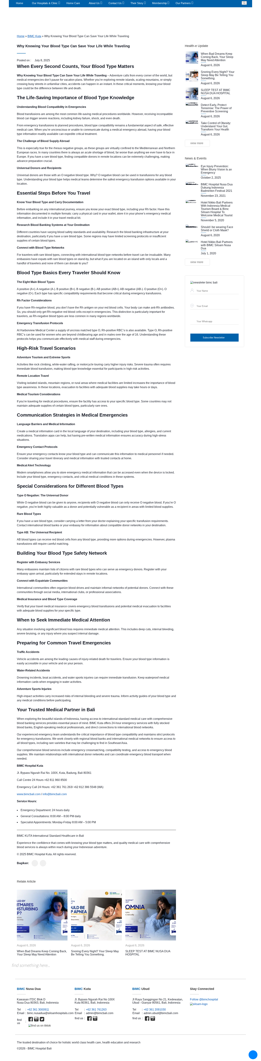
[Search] (244, 3)
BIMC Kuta (34, 36)
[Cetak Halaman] (43, 863)
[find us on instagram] (36, 1019)
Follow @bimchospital (204, 999)
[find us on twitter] (42, 1019)
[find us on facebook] (30, 1019)
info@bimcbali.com (55, 794)
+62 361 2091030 (155, 1009)
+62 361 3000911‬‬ (38, 1009)
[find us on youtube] (47, 1019)
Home (21, 36)
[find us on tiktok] (39, 1025)
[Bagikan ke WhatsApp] (35, 863)
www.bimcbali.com (28, 794)
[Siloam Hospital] (217, 1004)
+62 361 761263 (96, 1009)
